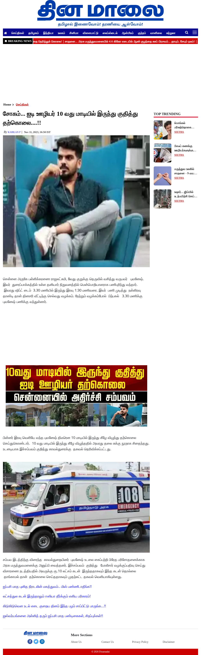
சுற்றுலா (170, 33)
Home (7, 104)
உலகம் (61, 33)
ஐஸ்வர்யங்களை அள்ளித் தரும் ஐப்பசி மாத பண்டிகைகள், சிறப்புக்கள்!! (53, 615)
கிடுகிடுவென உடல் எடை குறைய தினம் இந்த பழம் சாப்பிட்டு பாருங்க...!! (54, 606)
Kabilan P (14, 132)
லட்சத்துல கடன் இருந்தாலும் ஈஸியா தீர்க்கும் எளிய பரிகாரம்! (47, 596)
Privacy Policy (140, 641)
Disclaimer (169, 641)
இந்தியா (48, 33)
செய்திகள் (17, 33)
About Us (76, 641)
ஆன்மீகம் (128, 33)
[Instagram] (42, 641)
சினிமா (74, 33)
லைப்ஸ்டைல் (110, 33)
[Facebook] (29, 641)
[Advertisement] (100, 72)
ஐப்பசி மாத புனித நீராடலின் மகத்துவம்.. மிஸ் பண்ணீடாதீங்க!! (47, 586)
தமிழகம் (33, 33)
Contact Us (107, 641)
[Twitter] (36, 641)
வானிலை (156, 33)
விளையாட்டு (90, 33)
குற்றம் (142, 33)
